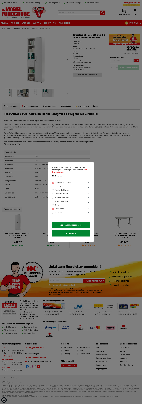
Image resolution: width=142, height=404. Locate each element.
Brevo (57, 205)
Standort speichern (62, 198)
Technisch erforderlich (63, 183)
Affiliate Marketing (61, 201)
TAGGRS (58, 213)
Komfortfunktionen (62, 190)
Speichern (70, 233)
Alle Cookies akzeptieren (70, 225)
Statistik (58, 186)
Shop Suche (59, 209)
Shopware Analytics (62, 194)
